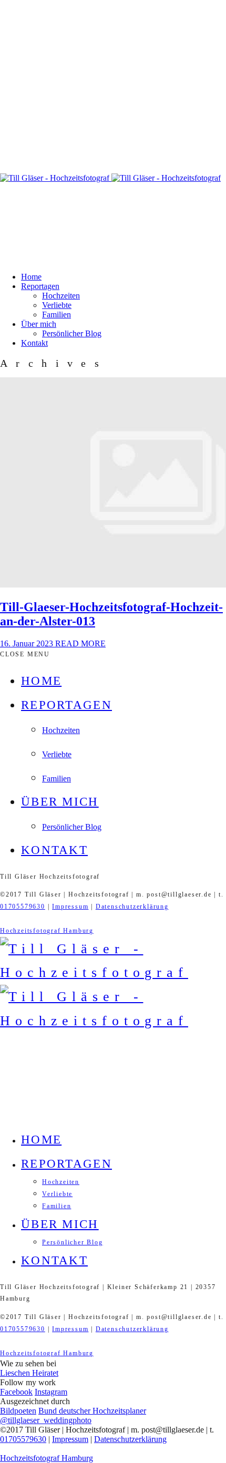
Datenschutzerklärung (132, 906)
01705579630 (22, 906)
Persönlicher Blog (71, 333)
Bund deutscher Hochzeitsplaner (92, 1410)
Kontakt (34, 342)
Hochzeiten (61, 295)
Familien (56, 314)
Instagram (51, 1391)
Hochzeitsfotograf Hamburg (47, 930)
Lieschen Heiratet (29, 1372)
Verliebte (56, 305)
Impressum (70, 906)
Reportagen (40, 286)
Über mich (38, 324)
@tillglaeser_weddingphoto (45, 1420)
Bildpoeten (18, 1410)
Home (31, 276)
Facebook (16, 1391)
